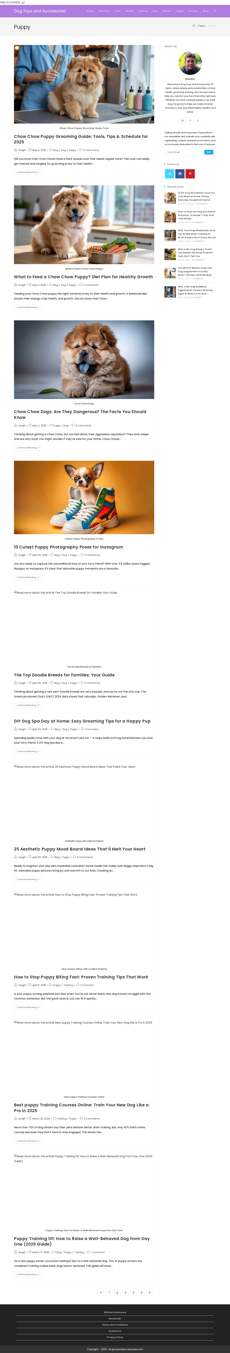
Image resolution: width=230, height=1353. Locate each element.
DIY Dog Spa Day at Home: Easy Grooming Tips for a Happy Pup (82, 721)
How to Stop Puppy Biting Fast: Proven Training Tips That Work (81, 977)
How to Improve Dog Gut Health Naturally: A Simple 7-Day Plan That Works (196, 215)
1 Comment (91, 729)
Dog (63, 150)
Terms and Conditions (115, 1324)
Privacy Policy (115, 1337)
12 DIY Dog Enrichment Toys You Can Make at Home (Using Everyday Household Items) (196, 196)
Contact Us (115, 1331)
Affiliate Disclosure (115, 1312)
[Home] (194, 25)
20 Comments (201, 204)
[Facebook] (182, 120)
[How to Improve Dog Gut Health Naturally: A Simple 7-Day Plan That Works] (170, 217)
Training (68, 985)
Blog (55, 150)
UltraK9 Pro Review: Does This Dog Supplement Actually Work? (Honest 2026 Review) (195, 271)
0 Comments (91, 150)
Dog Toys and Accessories (40, 11)
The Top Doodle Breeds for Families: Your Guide (64, 675)
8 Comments (198, 241)
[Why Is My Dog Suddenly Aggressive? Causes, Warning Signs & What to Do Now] (170, 292)
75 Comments (198, 260)
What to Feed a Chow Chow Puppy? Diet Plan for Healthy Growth (83, 277)
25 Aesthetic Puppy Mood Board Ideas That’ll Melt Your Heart (79, 849)
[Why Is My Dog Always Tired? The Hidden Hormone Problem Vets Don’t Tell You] (170, 254)
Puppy (72, 150)
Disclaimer (115, 1318)
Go (209, 152)
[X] (198, 120)
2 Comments (197, 278)
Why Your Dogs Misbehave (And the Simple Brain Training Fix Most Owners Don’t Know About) (197, 234)
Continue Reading (29, 173)
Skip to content (10, 2)
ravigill (21, 150)
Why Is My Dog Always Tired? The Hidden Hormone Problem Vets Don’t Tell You (195, 253)
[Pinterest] (190, 120)
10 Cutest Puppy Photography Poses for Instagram (68, 547)
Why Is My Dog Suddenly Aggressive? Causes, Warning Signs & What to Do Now (195, 290)
